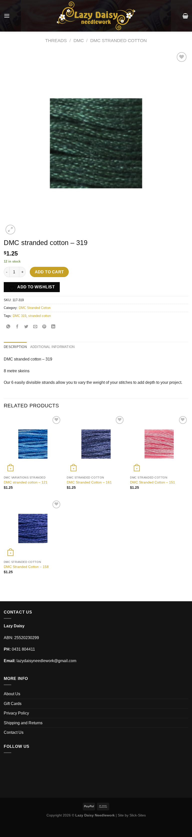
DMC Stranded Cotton (118, 40)
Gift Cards (13, 703)
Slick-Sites (138, 815)
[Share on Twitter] (26, 327)
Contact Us (14, 732)
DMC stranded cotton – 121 (26, 482)
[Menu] (7, 16)
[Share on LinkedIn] (53, 327)
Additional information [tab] (52, 347)
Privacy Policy (16, 713)
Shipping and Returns (23, 723)
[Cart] (185, 15)
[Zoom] (10, 229)
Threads (56, 40)
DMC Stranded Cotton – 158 (26, 567)
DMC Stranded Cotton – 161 (89, 482)
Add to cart (49, 272)
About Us (12, 694)
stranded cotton (39, 316)
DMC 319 (19, 316)
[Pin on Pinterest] (44, 327)
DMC (79, 40)
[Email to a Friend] (35, 327)
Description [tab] (15, 347)
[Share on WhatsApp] (8, 327)
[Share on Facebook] (17, 327)
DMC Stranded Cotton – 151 (152, 482)
